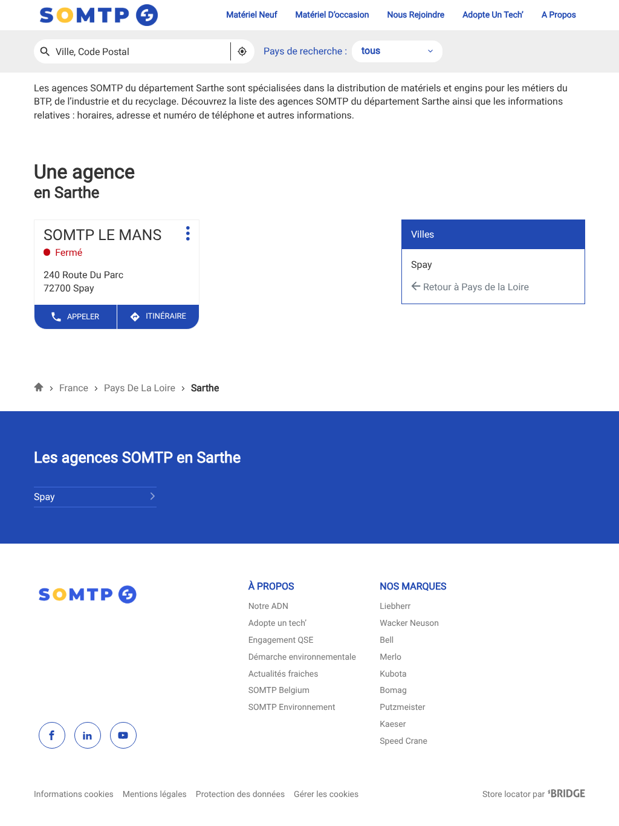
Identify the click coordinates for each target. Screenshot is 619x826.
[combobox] (397, 51)
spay (421, 264)
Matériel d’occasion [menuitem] (332, 15)
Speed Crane (403, 742)
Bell (387, 641)
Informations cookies (74, 795)
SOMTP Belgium (279, 691)
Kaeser (393, 725)
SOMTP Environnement (291, 708)
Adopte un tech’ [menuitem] (492, 15)
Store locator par (533, 795)
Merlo (390, 658)
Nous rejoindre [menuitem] (415, 15)
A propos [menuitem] (559, 15)
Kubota (393, 674)
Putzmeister (402, 708)
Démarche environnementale (302, 658)
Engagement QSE (281, 641)
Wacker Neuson (409, 624)
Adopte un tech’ (277, 624)
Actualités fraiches (283, 674)
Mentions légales (155, 795)
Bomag (393, 691)
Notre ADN (268, 607)
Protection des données (240, 795)
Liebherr (395, 607)
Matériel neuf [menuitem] (251, 15)
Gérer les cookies (326, 794)
